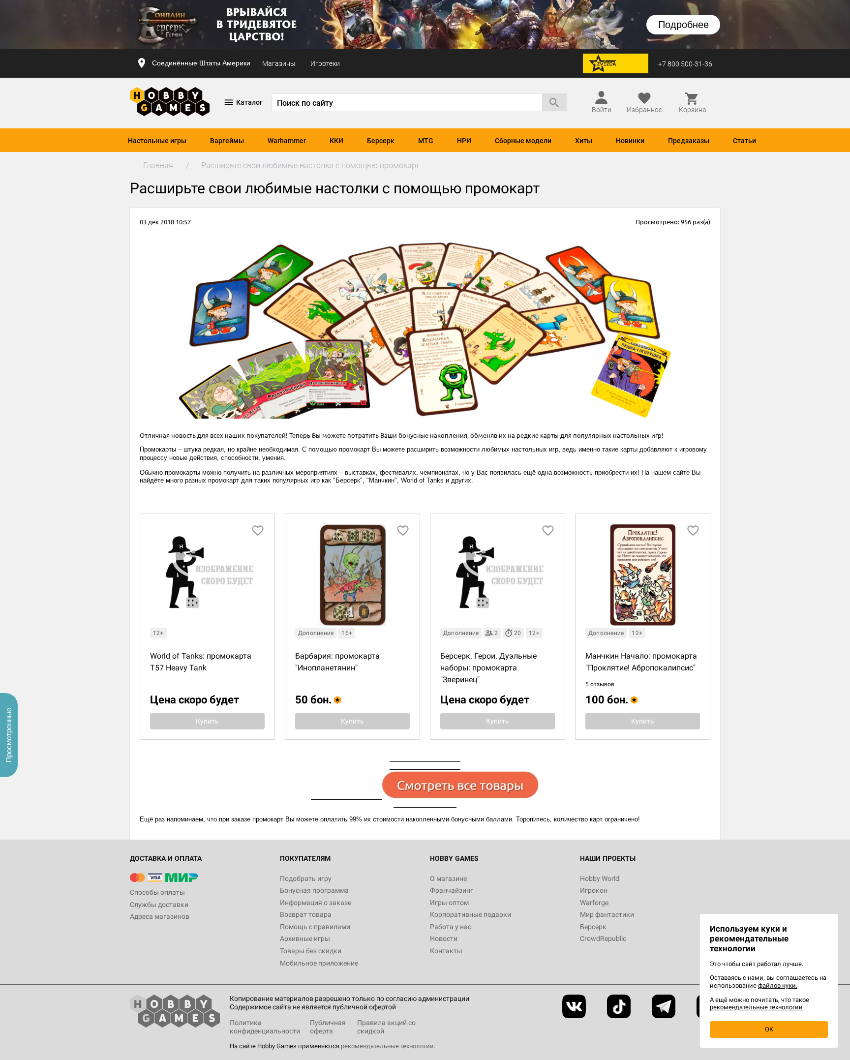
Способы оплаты (157, 892)
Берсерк (381, 141)
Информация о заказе (315, 903)
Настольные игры (157, 141)
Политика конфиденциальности (265, 1027)
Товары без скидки (310, 951)
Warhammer (287, 141)
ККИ (336, 141)
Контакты (446, 951)
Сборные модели (523, 141)
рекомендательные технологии (387, 1046)
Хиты (583, 141)
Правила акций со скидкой (386, 1027)
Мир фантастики (607, 914)
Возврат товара (306, 914)
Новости (443, 938)
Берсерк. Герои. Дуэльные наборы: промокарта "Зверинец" (488, 667)
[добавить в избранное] (258, 531)
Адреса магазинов (159, 916)
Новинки (630, 141)
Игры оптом (449, 903)
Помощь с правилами (315, 927)
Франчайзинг (451, 890)
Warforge (594, 903)
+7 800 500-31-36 (685, 64)
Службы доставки (159, 905)
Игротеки (325, 63)
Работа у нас (450, 927)
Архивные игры (305, 938)
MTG (425, 141)
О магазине (448, 878)
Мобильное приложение (319, 963)
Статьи (744, 141)
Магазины (279, 63)
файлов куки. (777, 985)
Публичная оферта (328, 1027)
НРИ (464, 141)
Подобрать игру (306, 878)
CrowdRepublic (603, 938)
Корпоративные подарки (470, 914)
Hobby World (599, 878)
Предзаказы (688, 141)
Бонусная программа (314, 890)
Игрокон (593, 890)
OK (769, 1029)
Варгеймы (227, 141)
